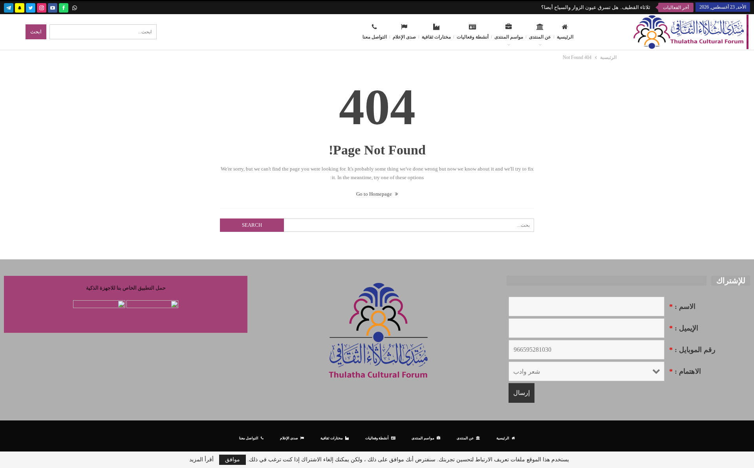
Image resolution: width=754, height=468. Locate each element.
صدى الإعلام (404, 37)
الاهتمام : (685, 371)
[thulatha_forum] (41, 7)
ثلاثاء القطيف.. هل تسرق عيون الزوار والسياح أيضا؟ (595, 7)
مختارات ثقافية (436, 37)
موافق (232, 459)
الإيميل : (683, 328)
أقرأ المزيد (201, 459)
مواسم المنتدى (508, 37)
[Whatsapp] (74, 7)
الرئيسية (565, 37)
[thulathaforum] (63, 7)
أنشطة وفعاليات (473, 37)
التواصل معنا (374, 37)
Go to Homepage (374, 194)
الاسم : (682, 306)
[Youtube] (52, 7)
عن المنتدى (540, 37)
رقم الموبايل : (692, 350)
